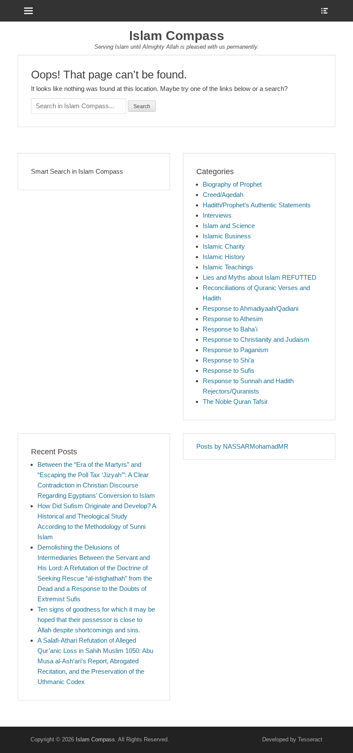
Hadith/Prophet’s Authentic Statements (257, 205)
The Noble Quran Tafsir (235, 401)
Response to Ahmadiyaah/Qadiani (250, 308)
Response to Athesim (233, 318)
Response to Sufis (228, 370)
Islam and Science (229, 225)
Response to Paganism (236, 349)
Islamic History (224, 256)
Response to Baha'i (230, 329)
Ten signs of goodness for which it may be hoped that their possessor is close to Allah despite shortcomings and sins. (96, 620)
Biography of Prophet (232, 184)
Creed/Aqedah (223, 194)
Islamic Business (227, 236)
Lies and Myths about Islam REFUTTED (259, 277)
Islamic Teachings (228, 267)
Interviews (217, 215)
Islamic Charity (224, 246)
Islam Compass (176, 35)
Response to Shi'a (228, 360)
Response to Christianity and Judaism (256, 339)
